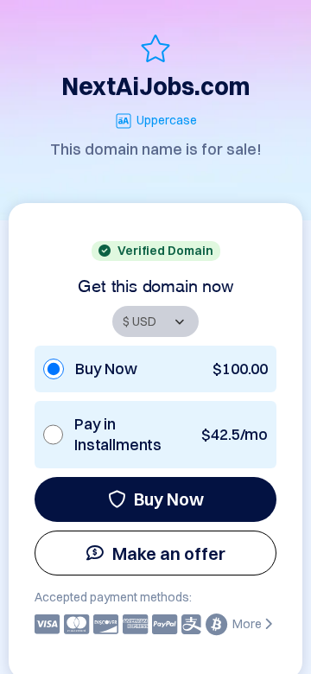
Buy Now (169, 499)
